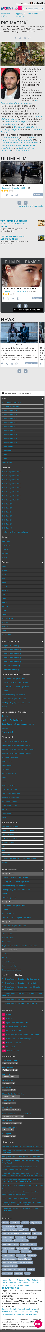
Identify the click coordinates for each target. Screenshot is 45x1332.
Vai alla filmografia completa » (32, 206)
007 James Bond (23, 1248)
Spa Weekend (7, 854)
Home (4, 1280)
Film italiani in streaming (11, 665)
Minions (5, 1223)
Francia (15, 188)
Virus (4, 1252)
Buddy (4, 850)
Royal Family (7, 1241)
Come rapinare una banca (11, 970)
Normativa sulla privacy (28, 1309)
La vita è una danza (30, 142)
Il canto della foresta (9, 805)
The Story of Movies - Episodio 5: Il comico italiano (20, 999)
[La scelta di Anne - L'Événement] (22, 275)
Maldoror (5, 728)
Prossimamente (15, 1285)
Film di (4, 454)
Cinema (12, 1280)
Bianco (4, 809)
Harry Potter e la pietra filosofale (14, 695)
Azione (4, 557)
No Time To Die (7, 1080)
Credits (5, 1309)
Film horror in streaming (10, 669)
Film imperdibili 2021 (9, 430)
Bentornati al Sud (8, 785)
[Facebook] (15, 37)
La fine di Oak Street (13, 1031)
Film (28, 1280)
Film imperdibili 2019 (9, 438)
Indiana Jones (14, 1252)
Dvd (19, 1282)
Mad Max (31, 1270)
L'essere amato (7, 813)
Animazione (6, 553)
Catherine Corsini (10, 142)
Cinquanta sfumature (28, 1244)
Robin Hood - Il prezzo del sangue (19, 1039)
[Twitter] (20, 37)
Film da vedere (7, 446)
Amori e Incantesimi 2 (10, 773)
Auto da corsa (37, 1248)
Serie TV (12, 1282)
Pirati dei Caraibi (8, 1248)
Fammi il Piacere (8, 962)
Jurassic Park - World (10, 1244)
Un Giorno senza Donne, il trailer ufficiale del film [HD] (22, 1146)
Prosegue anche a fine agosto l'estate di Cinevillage (21, 1156)
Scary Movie (15, 1223)
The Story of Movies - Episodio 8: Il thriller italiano (20, 983)
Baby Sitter (32, 1237)
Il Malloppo (6, 954)
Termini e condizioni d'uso (13, 1311)
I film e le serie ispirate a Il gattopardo (16, 1234)
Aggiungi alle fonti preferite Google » (27, 14)
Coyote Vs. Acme (8, 938)
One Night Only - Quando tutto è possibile (17, 703)
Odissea (9, 1019)
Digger (4, 817)
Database (21, 1280)
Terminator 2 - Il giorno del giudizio (15, 699)
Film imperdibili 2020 (9, 434)
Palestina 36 (6, 769)
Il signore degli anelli (9, 1266)
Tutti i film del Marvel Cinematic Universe (17, 1262)
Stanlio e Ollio (7, 1107)
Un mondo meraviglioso (10, 966)
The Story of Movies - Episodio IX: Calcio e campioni (21, 979)
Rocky (27, 1273)
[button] (38, 1323)
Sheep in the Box (8, 914)
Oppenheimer (21, 1237)
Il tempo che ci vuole (9, 1100)
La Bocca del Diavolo (10, 838)
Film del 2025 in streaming (11, 649)
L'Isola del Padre (8, 834)
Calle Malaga (7, 765)
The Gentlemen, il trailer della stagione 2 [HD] (19, 1198)
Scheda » (38, 195)
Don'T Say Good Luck (10, 830)
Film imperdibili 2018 (9, 442)
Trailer (26, 1285)
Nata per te (6, 1074)
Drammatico (8, 291)
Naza (4, 846)
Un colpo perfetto (8, 1120)
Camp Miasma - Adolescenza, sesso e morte (18, 724)
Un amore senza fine (9, 1127)
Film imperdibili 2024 (9, 418)
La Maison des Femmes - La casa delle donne (19, 858)
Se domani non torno (9, 801)
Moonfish (5, 862)
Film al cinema (7, 450)
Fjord (4, 781)
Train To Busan (7, 934)
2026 (23, 188)
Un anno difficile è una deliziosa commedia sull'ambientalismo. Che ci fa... (19, 350)
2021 (25, 291)
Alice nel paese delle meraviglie (13, 1270)
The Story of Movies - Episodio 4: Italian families (19, 1003)
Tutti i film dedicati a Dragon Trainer (15, 1230)
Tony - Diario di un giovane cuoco (14, 679)
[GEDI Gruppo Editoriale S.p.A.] (31, 3)
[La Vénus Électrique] (21, 172)
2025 (14, 402)
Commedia (6, 188)
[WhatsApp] (29, 37)
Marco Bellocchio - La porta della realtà (16, 918)
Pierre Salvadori (22, 126)
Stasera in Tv (28, 1282)
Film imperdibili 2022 (9, 426)
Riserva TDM (31, 1311)
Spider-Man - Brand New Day (17, 1023)
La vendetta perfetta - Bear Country (15, 683)
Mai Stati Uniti (7, 1087)
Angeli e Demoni (8, 1067)
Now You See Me (8, 1226)
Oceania (5, 716)
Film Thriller (6, 545)
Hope (4, 777)
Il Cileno (5, 691)
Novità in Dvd (7, 462)
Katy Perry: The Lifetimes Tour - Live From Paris (19, 946)
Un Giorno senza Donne (11, 826)
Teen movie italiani (9, 1259)
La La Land (10, 1047)
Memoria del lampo (9, 842)
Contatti (13, 1309)
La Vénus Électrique (13, 185)
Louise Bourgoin (9, 124)
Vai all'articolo (31, 363)
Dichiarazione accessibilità (13, 1314)
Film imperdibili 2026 (9, 410)
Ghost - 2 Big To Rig (9, 898)
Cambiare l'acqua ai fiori (11, 793)
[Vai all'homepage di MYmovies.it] (11, 9)
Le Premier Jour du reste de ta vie (19, 102)
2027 (4, 402)
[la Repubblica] (40, 3)
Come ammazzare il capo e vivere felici (16, 1114)
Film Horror (6, 549)
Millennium (32, 1255)
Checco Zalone (7, 1237)
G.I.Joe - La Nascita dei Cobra (13, 1094)
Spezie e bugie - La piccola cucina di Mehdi (18, 749)
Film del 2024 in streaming (11, 653)
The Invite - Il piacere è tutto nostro (14, 741)
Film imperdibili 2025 (9, 414)
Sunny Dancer (7, 942)
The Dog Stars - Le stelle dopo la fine (15, 687)
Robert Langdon (8, 1255)
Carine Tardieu (21, 150)
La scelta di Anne (9, 137)
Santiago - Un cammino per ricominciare (17, 753)
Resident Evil (7, 761)
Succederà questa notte (10, 797)
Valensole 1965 (7, 732)
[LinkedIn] (24, 37)
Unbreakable (26, 1252)
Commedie (6, 541)
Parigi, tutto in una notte (20, 140)
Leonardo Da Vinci (21, 1241)
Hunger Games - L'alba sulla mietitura (16, 745)
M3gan (19, 1226)
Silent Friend (6, 958)
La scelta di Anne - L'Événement (20, 288)
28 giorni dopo (36, 1223)
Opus (33, 1230)
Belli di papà (6, 1134)
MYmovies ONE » (5, 14)
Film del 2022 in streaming (11, 661)
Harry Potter (21, 1255)
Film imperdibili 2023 (9, 422)
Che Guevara (7, 1273)
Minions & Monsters (13, 1043)
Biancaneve (37, 1234)
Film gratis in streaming (10, 645)
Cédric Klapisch (9, 145)
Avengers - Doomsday (10, 757)
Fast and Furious (24, 1259)
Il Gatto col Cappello (9, 789)
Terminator (18, 1273)
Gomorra (25, 1223)
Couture (5, 707)
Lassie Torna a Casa (9, 1061)
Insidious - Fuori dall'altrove (12, 720)
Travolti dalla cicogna (16, 121)
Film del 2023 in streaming (11, 657)
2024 (19, 402)
